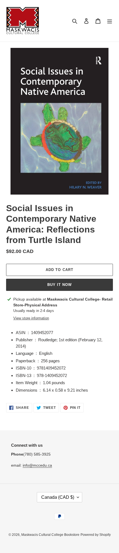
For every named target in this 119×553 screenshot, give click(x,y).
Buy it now (59, 285)
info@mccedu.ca (37, 465)
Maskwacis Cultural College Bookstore (50, 535)
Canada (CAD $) (57, 497)
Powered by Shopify (96, 535)
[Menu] (109, 21)
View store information (31, 318)
